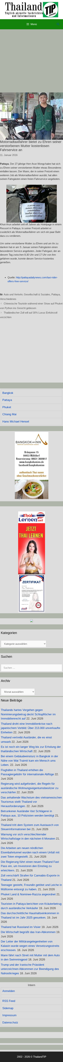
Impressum (9, 1015)
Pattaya (55, 294)
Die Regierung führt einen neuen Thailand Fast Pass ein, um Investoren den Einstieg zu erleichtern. (30, 866)
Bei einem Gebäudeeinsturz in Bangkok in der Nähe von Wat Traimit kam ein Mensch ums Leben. (29, 760)
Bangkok (7, 393)
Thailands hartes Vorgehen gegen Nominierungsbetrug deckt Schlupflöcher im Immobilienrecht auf (28, 714)
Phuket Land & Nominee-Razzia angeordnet (28, 894)
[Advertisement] (31, 60)
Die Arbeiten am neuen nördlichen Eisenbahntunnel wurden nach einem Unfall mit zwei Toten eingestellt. (30, 852)
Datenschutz (10, 1022)
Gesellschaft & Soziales (37, 294)
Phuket (6, 407)
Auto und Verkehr (13, 294)
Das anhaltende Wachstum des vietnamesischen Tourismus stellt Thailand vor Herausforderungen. (31, 802)
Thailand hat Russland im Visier (21, 927)
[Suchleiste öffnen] (58, 24)
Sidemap (7, 1008)
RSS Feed (8, 1001)
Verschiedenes (8, 299)
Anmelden (8, 991)
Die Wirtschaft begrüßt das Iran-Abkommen (28, 932)
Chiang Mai (9, 414)
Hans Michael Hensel (15, 421)
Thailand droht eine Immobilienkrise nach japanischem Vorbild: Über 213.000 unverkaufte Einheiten (30, 728)
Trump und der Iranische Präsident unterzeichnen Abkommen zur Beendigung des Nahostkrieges (30, 969)
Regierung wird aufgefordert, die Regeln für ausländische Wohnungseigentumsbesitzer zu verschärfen (29, 788)
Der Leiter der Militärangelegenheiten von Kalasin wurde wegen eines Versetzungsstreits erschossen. (30, 946)
